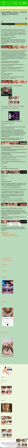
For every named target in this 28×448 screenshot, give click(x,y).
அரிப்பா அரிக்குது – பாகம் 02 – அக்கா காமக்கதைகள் (10, 235)
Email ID (3, 266)
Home (10, 3)
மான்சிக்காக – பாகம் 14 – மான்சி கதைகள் (8, 234)
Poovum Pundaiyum (5, 233)
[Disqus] (14, 246)
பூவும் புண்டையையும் (5, 232)
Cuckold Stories (14, 441)
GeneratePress (19, 446)
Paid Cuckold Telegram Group (7, 260)
